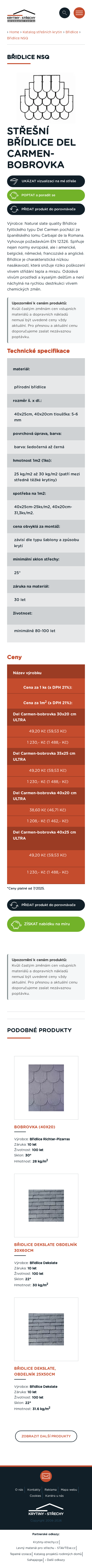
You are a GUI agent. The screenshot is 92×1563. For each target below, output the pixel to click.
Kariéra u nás (54, 1495)
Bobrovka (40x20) (34, 1127)
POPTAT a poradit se (38, 195)
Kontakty (33, 1489)
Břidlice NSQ (17, 38)
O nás (19, 1489)
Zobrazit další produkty (46, 1436)
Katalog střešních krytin (42, 32)
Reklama (51, 1489)
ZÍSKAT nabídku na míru (47, 924)
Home (14, 32)
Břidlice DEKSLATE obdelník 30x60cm (45, 1248)
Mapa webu (69, 1489)
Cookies (35, 1495)
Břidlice (72, 32)
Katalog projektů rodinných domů (58, 1554)
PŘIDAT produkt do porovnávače (48, 209)
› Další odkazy (55, 1560)
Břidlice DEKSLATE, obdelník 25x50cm (35, 1372)
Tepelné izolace (20, 1554)
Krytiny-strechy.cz (46, 1542)
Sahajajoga (34, 1560)
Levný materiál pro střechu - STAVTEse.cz (45, 1548)
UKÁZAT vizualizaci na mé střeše (49, 181)
